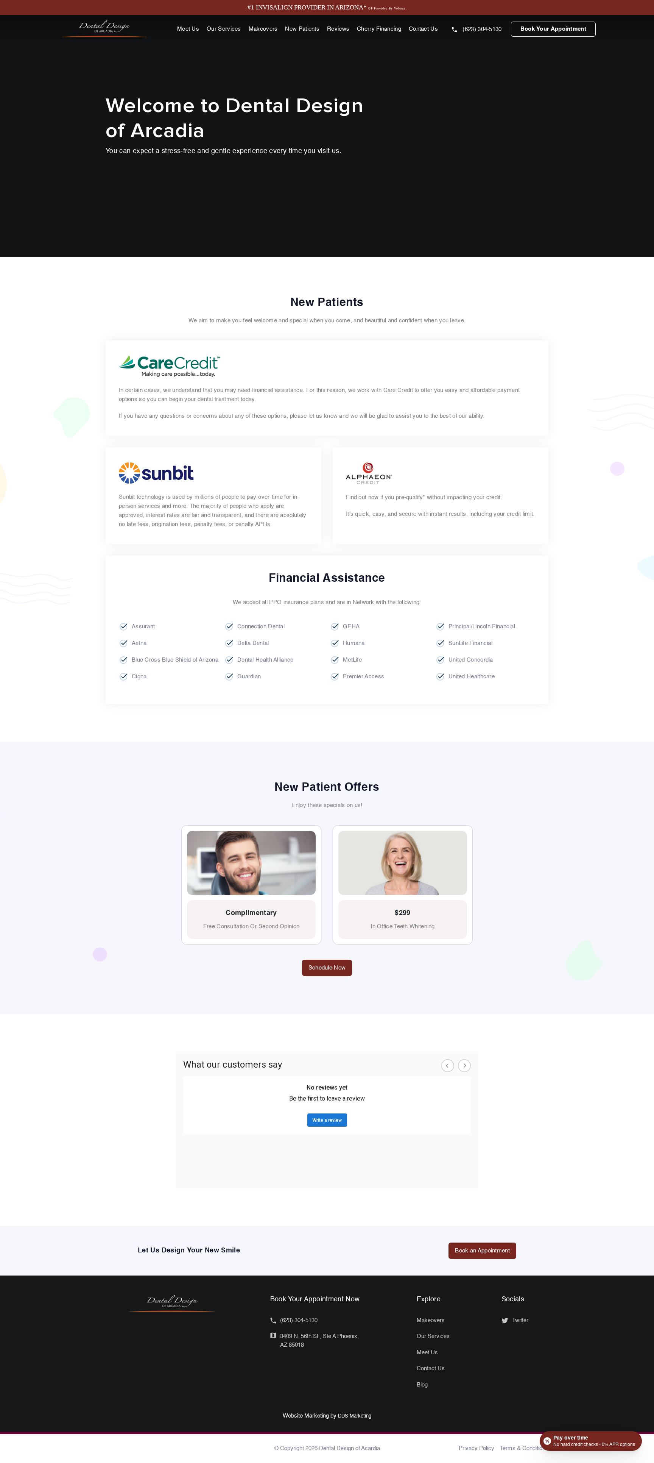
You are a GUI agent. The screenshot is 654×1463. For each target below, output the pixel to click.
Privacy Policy (476, 1448)
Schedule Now (327, 968)
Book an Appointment (482, 1251)
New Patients (302, 29)
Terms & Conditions (524, 1448)
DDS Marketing (354, 1416)
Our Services (224, 29)
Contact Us (423, 29)
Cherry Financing (379, 29)
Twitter (520, 1320)
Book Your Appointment (553, 29)
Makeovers (263, 29)
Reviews (338, 29)
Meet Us (188, 29)
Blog (422, 1385)
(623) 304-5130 (481, 29)
